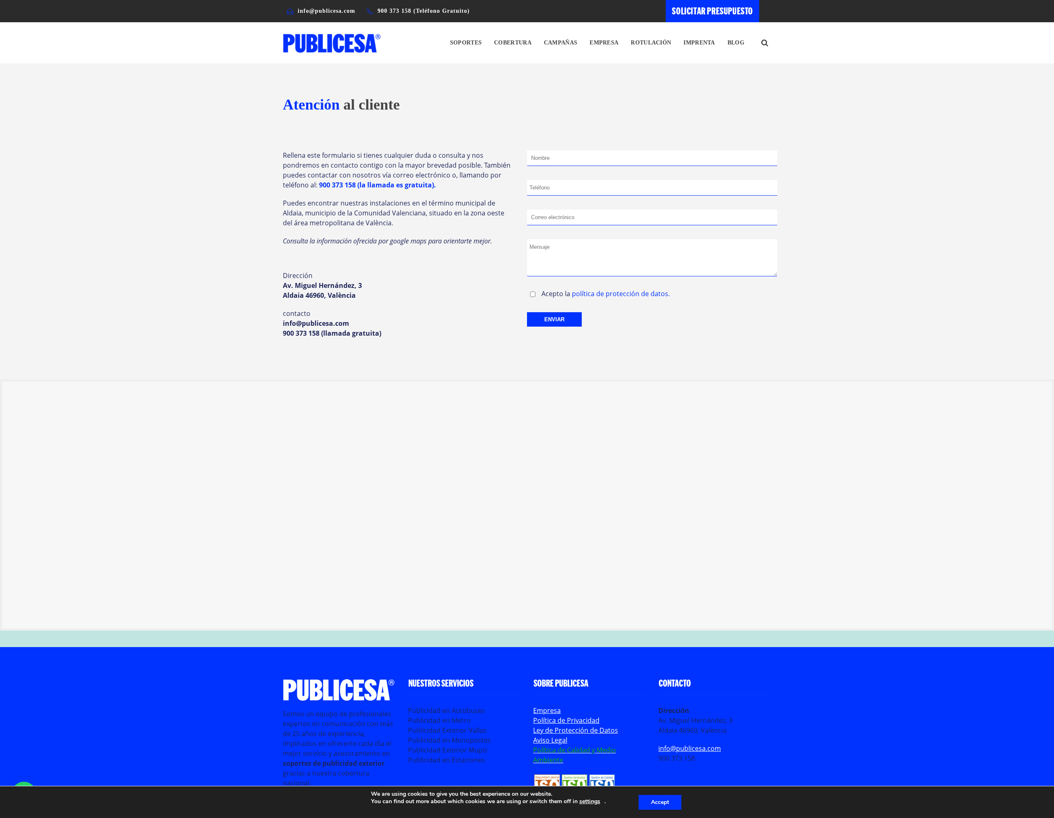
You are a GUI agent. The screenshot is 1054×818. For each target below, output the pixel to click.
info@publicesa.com (689, 748)
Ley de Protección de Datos (575, 730)
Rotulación (651, 43)
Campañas (560, 43)
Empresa (604, 43)
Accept (660, 802)
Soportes (466, 43)
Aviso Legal (550, 740)
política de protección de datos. (621, 293)
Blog (736, 43)
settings (589, 801)
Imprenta (699, 43)
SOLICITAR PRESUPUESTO (712, 10)
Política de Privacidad (566, 720)
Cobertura (513, 43)
